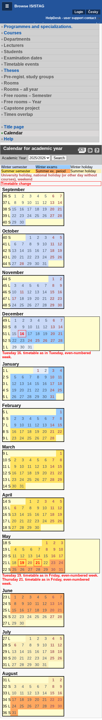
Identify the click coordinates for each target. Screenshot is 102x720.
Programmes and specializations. (38, 26)
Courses (12, 33)
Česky (93, 12)
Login (79, 12)
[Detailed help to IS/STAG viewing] (97, 150)
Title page (14, 127)
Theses (11, 70)
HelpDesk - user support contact (71, 18)
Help (8, 139)
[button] (7, 6)
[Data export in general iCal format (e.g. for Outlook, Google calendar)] (82, 150)
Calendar (13, 133)
